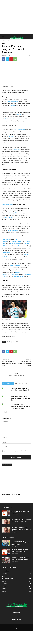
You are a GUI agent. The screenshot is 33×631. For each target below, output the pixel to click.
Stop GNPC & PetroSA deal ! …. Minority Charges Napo (9, 363)
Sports (7, 40)
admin (5, 55)
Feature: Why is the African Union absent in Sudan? (24, 363)
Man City (9, 341)
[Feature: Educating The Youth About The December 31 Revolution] (6, 521)
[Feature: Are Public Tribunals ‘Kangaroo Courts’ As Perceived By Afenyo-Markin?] (6, 530)
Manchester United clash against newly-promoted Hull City (20, 398)
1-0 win (19, 114)
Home (3, 40)
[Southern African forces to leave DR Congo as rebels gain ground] (6, 560)
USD (11, 494)
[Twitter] (7, 59)
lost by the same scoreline (13, 119)
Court (13, 626)
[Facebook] (3, 59)
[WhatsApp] (15, 59)
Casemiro (11, 136)
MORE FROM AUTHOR (21, 383)
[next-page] (5, 412)
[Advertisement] (16, 17)
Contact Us (18, 626)
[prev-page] (3, 412)
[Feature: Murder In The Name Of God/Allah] (6, 513)
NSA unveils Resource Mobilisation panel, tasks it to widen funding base (20, 406)
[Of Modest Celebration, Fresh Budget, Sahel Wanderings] (6, 552)
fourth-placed (17, 149)
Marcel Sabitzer (16, 341)
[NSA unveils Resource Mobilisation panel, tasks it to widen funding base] (6, 406)
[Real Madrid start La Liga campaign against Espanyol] (6, 390)
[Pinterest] (11, 59)
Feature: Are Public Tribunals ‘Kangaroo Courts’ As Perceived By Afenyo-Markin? (21, 529)
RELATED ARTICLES (8, 383)
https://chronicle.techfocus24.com (16, 375)
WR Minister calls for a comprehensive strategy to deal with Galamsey (20, 542)
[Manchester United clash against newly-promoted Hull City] (6, 398)
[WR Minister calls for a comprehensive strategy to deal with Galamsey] (6, 543)
